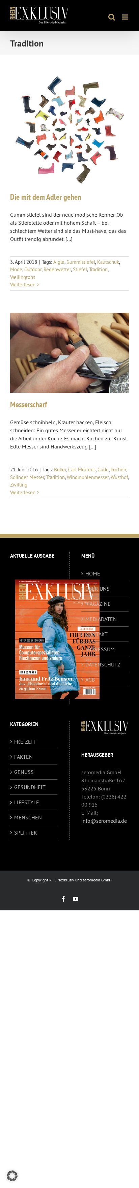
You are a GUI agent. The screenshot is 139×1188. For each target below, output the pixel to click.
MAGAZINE (98, 603)
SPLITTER (25, 832)
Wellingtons (22, 277)
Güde (103, 469)
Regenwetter (57, 269)
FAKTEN (23, 756)
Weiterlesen (22, 284)
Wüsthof (119, 477)
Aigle (58, 262)
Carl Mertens (81, 469)
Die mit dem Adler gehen (45, 197)
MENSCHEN (28, 817)
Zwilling (18, 484)
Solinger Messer (27, 477)
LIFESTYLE (26, 802)
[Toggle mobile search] (111, 17)
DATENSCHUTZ (102, 664)
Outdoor (32, 269)
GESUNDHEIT (30, 787)
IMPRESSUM (100, 649)
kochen (118, 469)
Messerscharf (28, 404)
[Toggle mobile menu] (125, 17)
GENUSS (24, 772)
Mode (16, 269)
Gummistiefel (80, 262)
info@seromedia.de (104, 820)
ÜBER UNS (97, 588)
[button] (12, 1176)
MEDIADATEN (101, 619)
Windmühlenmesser (88, 477)
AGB (90, 679)
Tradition (98, 269)
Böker (60, 469)
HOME (92, 573)
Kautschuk (108, 262)
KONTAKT (96, 634)
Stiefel (80, 269)
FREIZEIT (25, 741)
